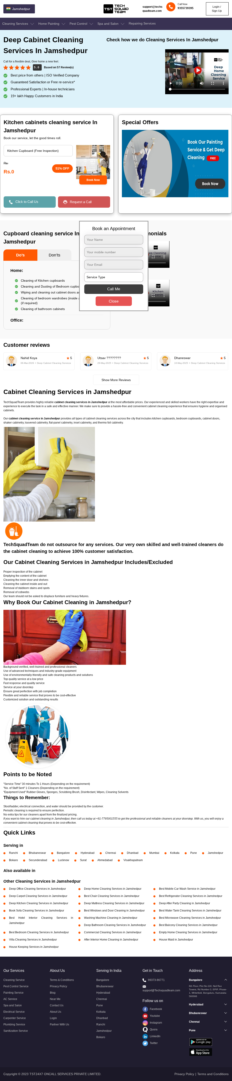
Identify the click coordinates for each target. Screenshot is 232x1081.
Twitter (153, 1043)
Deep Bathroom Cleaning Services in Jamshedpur (115, 925)
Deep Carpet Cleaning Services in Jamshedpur (38, 896)
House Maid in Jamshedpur (176, 939)
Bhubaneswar (37, 852)
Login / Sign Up (217, 8)
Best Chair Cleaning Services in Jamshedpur (111, 896)
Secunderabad (38, 860)
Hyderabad (87, 852)
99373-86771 (156, 980)
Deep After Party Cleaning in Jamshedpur (184, 903)
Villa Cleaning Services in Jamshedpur (33, 939)
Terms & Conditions (62, 980)
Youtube (154, 1015)
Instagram (155, 1022)
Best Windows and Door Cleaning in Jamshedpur (114, 910)
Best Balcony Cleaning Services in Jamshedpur (188, 925)
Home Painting (49, 23)
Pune (193, 852)
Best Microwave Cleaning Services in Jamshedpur (190, 917)
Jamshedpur (215, 852)
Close (113, 301)
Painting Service (13, 992)
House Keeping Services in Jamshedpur (34, 946)
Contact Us (56, 1005)
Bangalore (63, 852)
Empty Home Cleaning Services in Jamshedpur (188, 932)
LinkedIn (154, 1036)
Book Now (93, 180)
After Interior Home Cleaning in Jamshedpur (111, 939)
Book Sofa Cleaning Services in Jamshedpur (36, 910)
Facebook (155, 1009)
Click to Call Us (26, 202)
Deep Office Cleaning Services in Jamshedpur (37, 888)
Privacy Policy (58, 986)
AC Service (10, 999)
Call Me (113, 289)
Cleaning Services (15, 23)
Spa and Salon (108, 23)
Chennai (110, 852)
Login (53, 1018)
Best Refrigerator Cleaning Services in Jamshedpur (190, 896)
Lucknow (63, 860)
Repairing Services (142, 23)
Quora (153, 1029)
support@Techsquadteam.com (161, 990)
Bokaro (13, 860)
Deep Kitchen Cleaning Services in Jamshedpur (38, 903)
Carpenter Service (14, 1018)
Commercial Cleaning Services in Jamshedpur (112, 932)
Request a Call (81, 202)
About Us (55, 1011)
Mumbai (154, 852)
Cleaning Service (14, 980)
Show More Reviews (116, 380)
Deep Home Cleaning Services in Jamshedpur (112, 888)
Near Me (55, 999)
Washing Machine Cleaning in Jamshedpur (110, 917)
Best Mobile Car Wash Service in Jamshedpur (187, 888)
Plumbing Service (14, 1024)
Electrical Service (14, 1011)
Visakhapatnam (133, 860)
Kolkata (174, 852)
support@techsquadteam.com (152, 8)
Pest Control (79, 23)
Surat (83, 860)
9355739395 (185, 8)
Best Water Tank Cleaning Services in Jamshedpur (190, 910)
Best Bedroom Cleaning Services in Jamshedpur (39, 932)
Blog (53, 992)
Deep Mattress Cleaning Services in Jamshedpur (114, 903)
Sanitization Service (15, 1030)
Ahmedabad (105, 860)
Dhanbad (132, 852)
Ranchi (13, 852)
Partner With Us (59, 1024)
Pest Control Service (16, 986)
